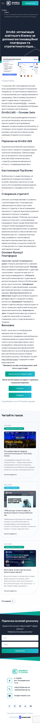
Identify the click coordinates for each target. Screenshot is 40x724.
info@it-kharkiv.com (22, 695)
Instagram (20, 395)
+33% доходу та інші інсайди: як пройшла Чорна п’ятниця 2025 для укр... (18, 512)
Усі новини (6, 601)
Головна (4, 10)
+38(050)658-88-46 (22, 690)
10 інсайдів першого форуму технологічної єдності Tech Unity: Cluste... (18, 453)
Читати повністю (10, 475)
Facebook (20, 388)
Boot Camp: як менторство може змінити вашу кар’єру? (17, 571)
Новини (6, 12)
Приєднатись (30, 3)
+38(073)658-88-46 (22, 687)
